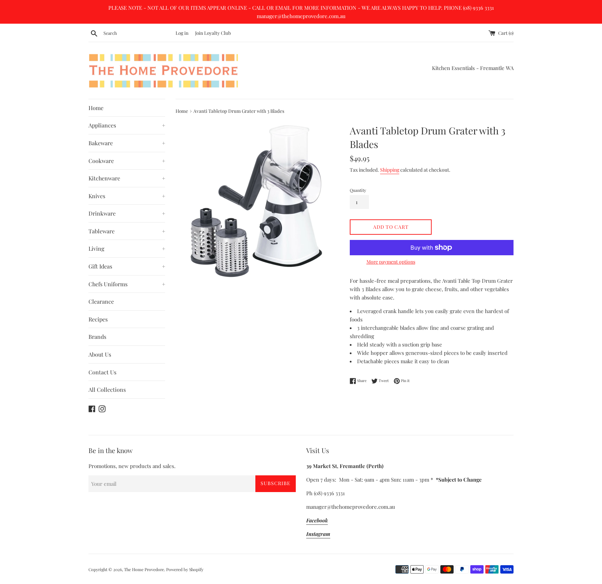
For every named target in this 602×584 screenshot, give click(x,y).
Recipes (98, 319)
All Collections (107, 389)
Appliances (126, 125)
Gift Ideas (126, 266)
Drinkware (126, 213)
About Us (99, 354)
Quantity (358, 190)
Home (95, 107)
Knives (126, 196)
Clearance (101, 301)
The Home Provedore (144, 569)
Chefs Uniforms (126, 284)
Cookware (126, 160)
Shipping (389, 169)
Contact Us (102, 372)
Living (126, 248)
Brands (97, 336)
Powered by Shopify (184, 569)
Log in (182, 33)
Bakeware (126, 143)
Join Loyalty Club (213, 33)
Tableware (126, 231)
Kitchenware (126, 178)
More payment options (390, 261)
